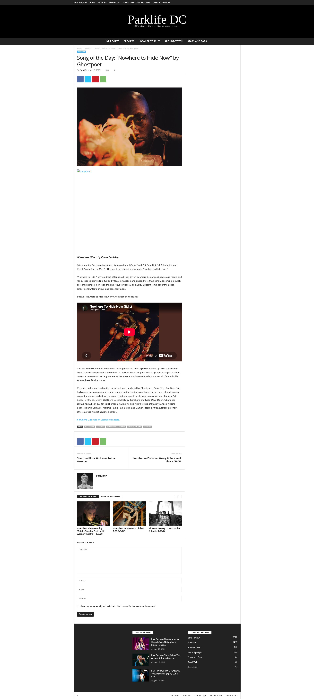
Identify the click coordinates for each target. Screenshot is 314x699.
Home (92, 2)
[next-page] (180, 496)
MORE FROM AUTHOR (110, 496)
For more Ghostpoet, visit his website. (98, 419)
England (100, 427)
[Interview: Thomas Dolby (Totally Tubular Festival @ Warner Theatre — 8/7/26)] (93, 513)
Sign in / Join (80, 2)
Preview (129, 41)
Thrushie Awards (161, 2)
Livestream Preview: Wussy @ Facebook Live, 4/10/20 (157, 459)
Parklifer (83, 70)
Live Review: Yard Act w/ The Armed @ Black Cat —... (165, 656)
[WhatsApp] (103, 79)
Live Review (112, 41)
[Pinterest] (95, 79)
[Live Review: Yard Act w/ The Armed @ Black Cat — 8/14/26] (140, 660)
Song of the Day (134, 427)
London (122, 427)
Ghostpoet (111, 427)
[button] (235, 41)
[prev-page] (176, 496)
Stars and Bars (197, 41)
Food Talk (192, 662)
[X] (88, 79)
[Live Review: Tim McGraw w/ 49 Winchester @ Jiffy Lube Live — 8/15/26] (140, 675)
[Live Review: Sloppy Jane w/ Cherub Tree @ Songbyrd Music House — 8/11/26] (140, 644)
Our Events (128, 2)
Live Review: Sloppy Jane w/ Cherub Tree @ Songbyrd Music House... (165, 642)
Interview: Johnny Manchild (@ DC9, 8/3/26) (128, 530)
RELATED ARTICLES (88, 496)
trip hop (147, 427)
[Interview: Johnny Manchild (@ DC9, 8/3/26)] (129, 513)
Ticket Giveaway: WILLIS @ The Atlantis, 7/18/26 (164, 530)
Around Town (174, 41)
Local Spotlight (149, 41)
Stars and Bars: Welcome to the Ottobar (96, 459)
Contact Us (114, 2)
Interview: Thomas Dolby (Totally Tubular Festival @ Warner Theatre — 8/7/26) (90, 531)
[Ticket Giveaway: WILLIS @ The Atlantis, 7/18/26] (165, 513)
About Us (101, 2)
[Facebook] (80, 79)
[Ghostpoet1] (129, 208)
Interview (192, 667)
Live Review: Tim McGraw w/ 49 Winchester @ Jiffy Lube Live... (165, 673)
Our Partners (143, 2)
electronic (89, 427)
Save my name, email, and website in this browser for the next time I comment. (118, 606)
